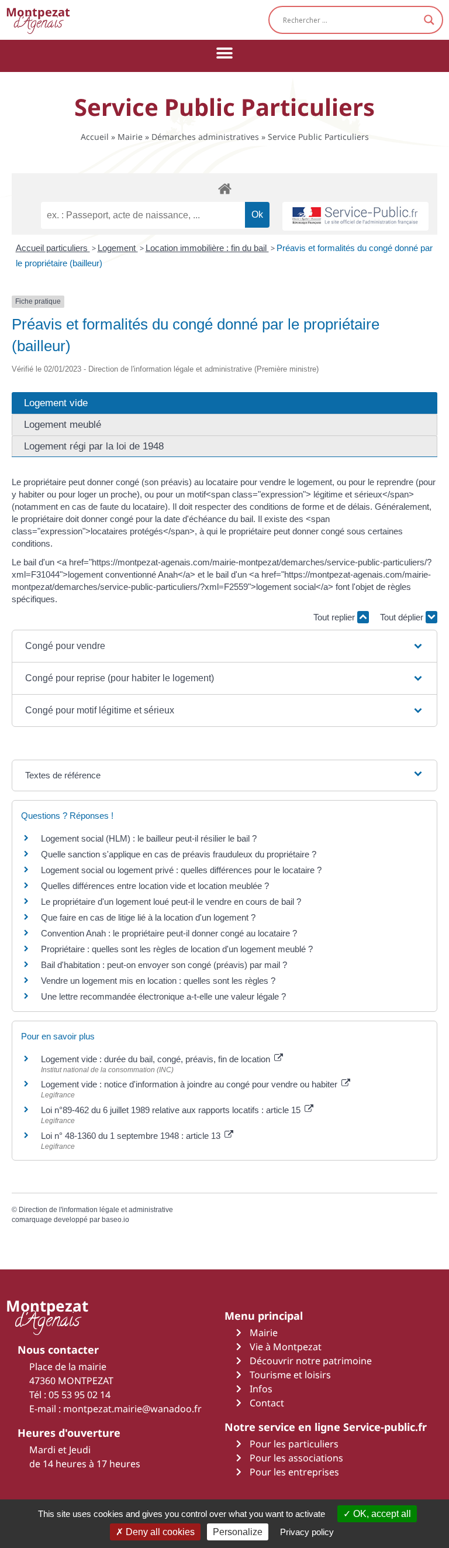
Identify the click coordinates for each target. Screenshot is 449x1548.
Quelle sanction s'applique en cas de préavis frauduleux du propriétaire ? (178, 854)
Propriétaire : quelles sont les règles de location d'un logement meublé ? (177, 949)
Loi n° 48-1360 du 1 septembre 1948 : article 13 (132, 1136)
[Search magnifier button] (429, 20)
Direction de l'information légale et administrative (96, 1210)
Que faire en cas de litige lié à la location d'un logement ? (148, 917)
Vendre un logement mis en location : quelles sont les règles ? (158, 981)
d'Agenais (38, 19)
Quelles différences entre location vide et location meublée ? (155, 886)
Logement (118, 248)
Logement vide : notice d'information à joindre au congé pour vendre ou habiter (190, 1084)
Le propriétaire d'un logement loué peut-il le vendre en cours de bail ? (171, 902)
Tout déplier (403, 617)
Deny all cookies (159, 1532)
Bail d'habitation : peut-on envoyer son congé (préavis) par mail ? (164, 965)
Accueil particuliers (53, 248)
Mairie (130, 136)
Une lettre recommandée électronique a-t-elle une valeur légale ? (163, 996)
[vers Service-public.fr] (355, 216)
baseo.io (115, 1220)
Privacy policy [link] (307, 1532)
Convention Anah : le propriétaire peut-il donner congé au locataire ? (169, 933)
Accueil (95, 136)
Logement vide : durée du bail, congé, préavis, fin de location (156, 1059)
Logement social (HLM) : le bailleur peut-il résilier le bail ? (149, 838)
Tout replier (335, 617)
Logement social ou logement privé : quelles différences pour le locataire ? (181, 870)
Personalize (238, 1532)
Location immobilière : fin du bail (207, 248)
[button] (225, 53)
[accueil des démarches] (224, 188)
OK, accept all (381, 1514)
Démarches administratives (205, 136)
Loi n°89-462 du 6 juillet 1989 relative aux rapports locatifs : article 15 (172, 1110)
